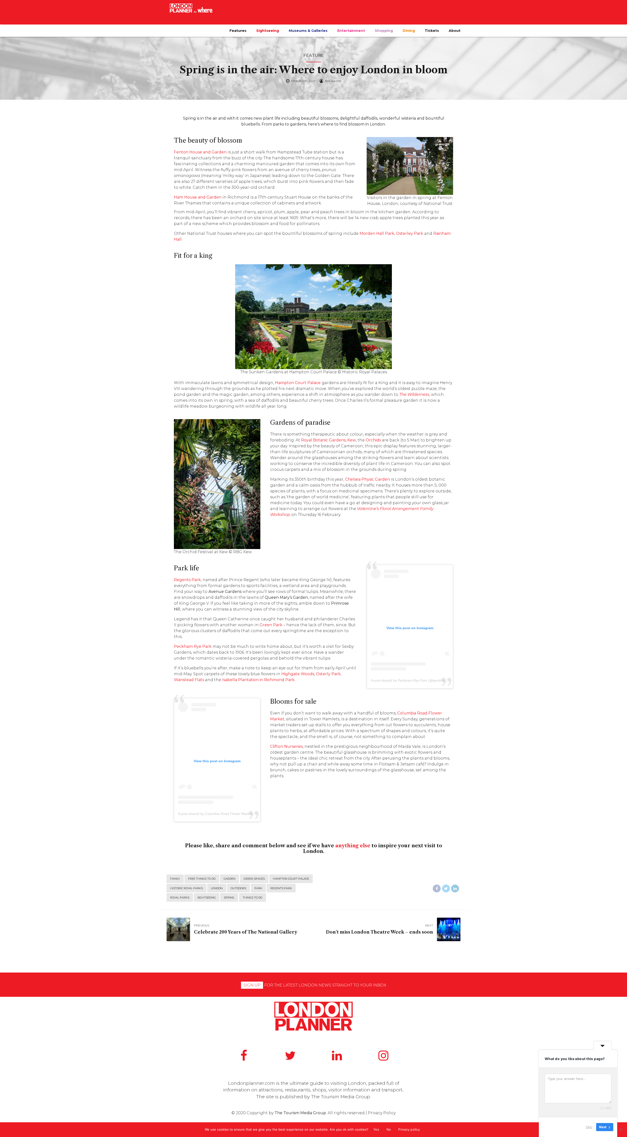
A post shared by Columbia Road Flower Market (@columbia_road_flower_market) (242, 814)
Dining (409, 30)
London (217, 888)
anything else (352, 846)
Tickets (432, 30)
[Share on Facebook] (437, 888)
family (175, 878)
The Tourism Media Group (340, 1097)
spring (229, 897)
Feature (313, 55)
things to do (252, 897)
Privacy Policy (382, 1113)
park (258, 888)
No (388, 1129)
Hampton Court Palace (291, 878)
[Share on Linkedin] (455, 888)
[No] (620, 1129)
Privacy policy (409, 1129)
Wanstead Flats (189, 679)
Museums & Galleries (308, 30)
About (454, 30)
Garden (229, 878)
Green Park (271, 625)
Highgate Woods (297, 674)
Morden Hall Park (377, 233)
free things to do (202, 878)
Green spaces (254, 878)
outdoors (238, 888)
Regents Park (281, 888)
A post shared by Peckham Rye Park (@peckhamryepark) (415, 680)
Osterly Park (328, 674)
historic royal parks (186, 888)
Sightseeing (267, 30)
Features (237, 30)
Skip (589, 1127)
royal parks (179, 897)
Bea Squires (333, 81)
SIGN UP (252, 985)
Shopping (384, 30)
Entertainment (351, 30)
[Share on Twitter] (446, 888)
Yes (376, 1129)
